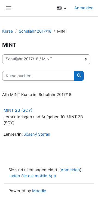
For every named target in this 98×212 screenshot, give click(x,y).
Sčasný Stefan (36, 134)
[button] (61, 8)
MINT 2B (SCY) (18, 110)
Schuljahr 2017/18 (35, 31)
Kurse (7, 31)
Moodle (39, 190)
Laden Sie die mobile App (32, 175)
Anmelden (84, 7)
